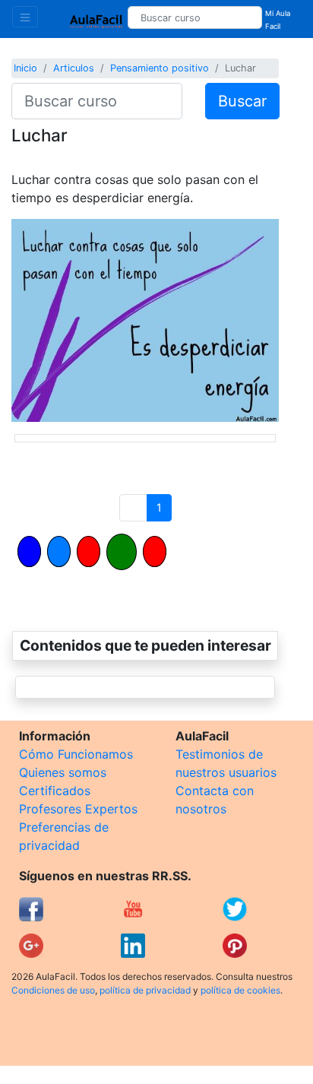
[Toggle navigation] (25, 16)
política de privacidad (145, 990)
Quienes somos (62, 772)
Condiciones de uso (53, 990)
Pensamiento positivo (159, 68)
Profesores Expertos (78, 808)
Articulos (73, 68)
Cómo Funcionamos (76, 754)
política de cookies (240, 990)
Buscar (242, 101)
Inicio (25, 68)
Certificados (54, 790)
